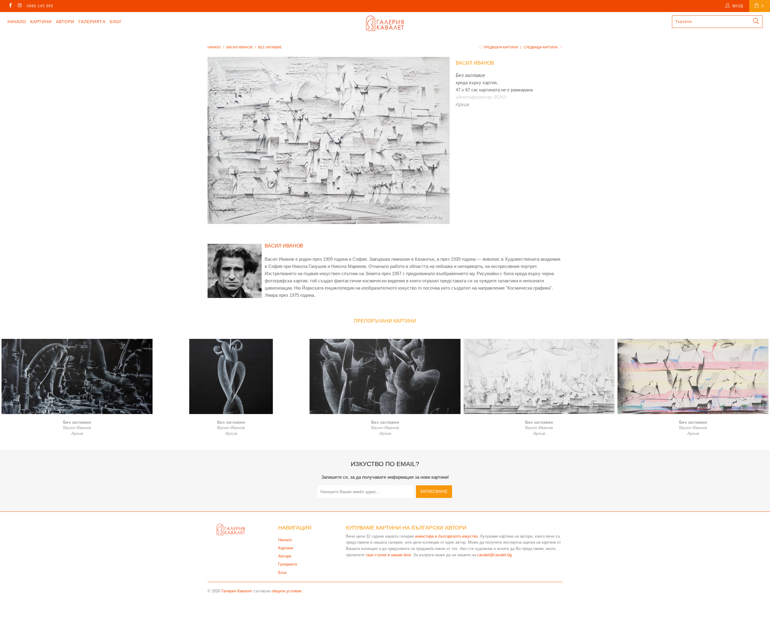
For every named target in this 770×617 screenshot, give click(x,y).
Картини (41, 21)
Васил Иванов (475, 63)
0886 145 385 (40, 6)
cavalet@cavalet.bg (494, 555)
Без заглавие (77, 376)
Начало (17, 21)
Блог (116, 21)
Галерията (92, 21)
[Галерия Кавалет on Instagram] (19, 6)
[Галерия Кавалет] (385, 23)
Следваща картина (541, 47)
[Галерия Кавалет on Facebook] (10, 6)
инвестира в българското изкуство (446, 536)
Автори (65, 21)
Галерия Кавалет (236, 591)
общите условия (286, 591)
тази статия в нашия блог (388, 555)
